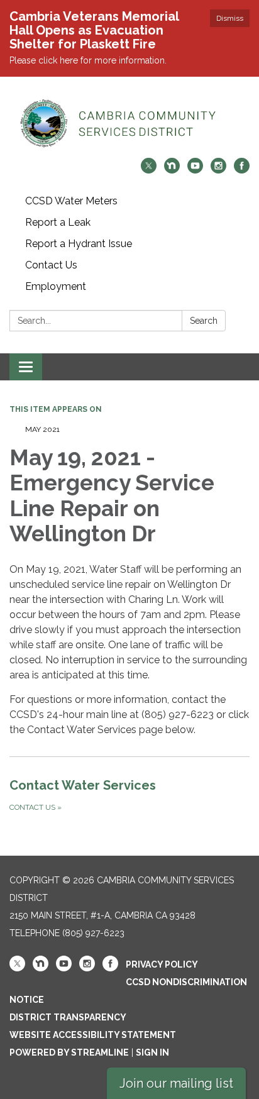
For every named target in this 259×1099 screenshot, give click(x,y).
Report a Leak (58, 222)
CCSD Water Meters (71, 201)
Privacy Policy (162, 964)
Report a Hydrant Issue (78, 244)
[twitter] (149, 170)
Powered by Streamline (69, 1052)
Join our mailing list (176, 1083)
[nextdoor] (172, 170)
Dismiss (229, 18)
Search (204, 321)
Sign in (152, 1052)
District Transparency (67, 1017)
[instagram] (218, 170)
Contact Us (51, 265)
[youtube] (195, 170)
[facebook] (242, 170)
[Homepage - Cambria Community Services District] (129, 123)
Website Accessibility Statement (92, 1035)
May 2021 (42, 429)
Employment (55, 286)
